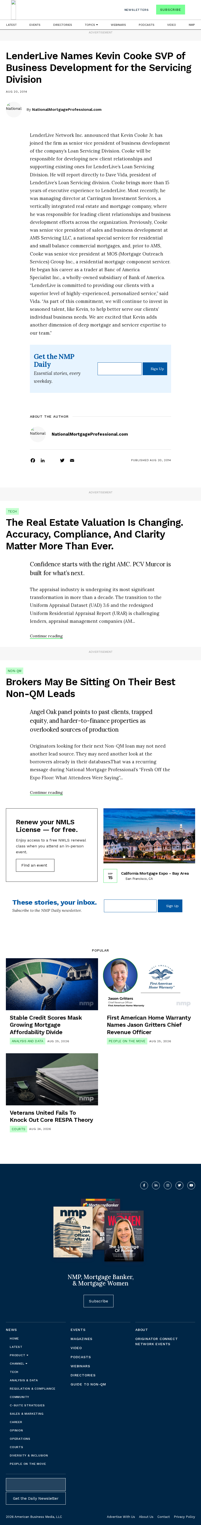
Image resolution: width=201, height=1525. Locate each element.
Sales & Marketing (27, 1413)
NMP (192, 25)
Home (14, 1338)
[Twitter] (62, 460)
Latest (11, 25)
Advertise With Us (121, 1517)
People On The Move (127, 1041)
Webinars (118, 25)
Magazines (81, 1339)
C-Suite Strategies (27, 1405)
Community (19, 1397)
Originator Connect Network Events (156, 1341)
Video (171, 25)
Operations (20, 1438)
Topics (90, 25)
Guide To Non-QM (88, 1384)
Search (190, 10)
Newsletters (137, 10)
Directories (62, 25)
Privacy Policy (184, 1517)
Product (18, 1355)
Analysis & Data (24, 1380)
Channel (17, 1363)
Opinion (16, 1430)
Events (34, 25)
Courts (18, 1129)
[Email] (72, 460)
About (141, 1330)
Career (16, 1422)
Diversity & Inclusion (29, 1455)
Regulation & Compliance (32, 1388)
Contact (163, 1517)
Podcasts (146, 25)
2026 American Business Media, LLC (34, 1517)
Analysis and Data (27, 1041)
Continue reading (46, 635)
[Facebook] (33, 460)
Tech (12, 511)
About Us (146, 1517)
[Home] (13, 10)
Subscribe (170, 10)
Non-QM (14, 671)
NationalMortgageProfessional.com (66, 109)
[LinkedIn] (43, 460)
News (11, 1330)
